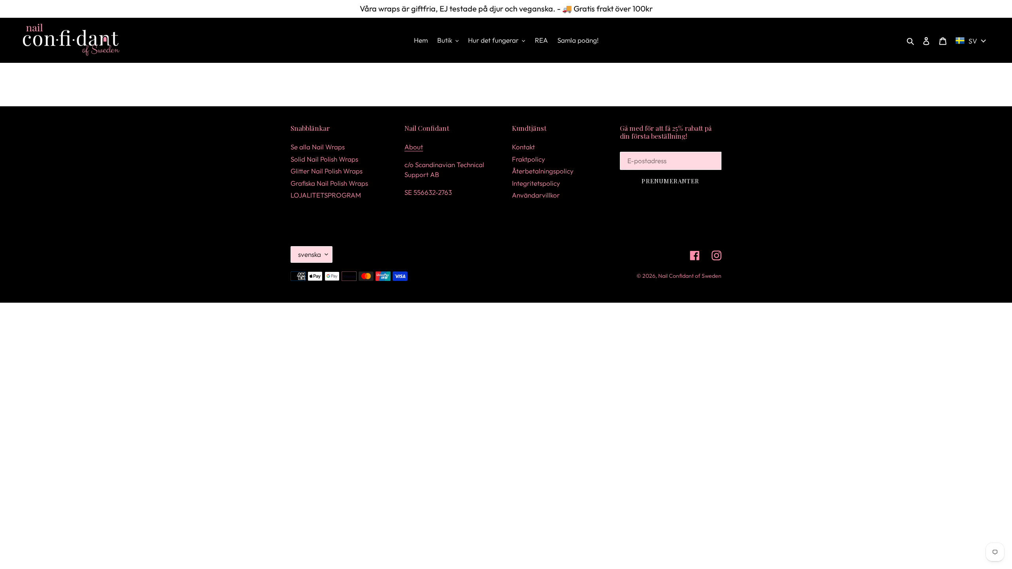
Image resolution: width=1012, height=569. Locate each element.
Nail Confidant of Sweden (689, 275)
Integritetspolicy (536, 183)
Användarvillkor (536, 195)
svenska (309, 254)
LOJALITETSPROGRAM (326, 195)
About (413, 147)
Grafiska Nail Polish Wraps (329, 183)
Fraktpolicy (528, 159)
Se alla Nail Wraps (318, 147)
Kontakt (523, 147)
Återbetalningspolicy (543, 171)
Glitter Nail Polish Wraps (327, 171)
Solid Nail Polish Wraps (324, 159)
